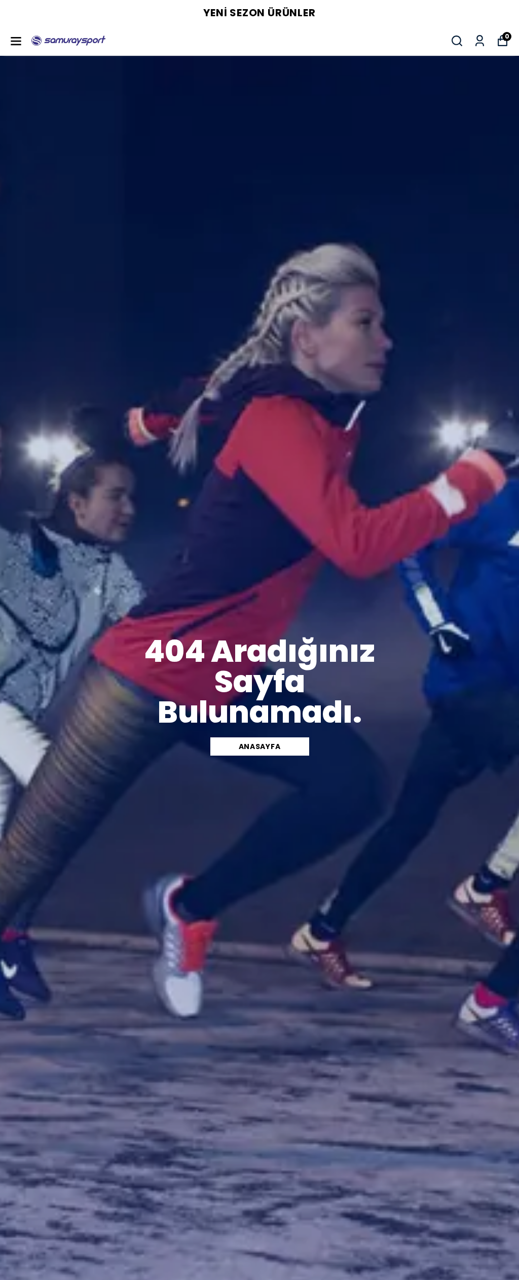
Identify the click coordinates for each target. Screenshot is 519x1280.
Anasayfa (260, 746)
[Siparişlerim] (479, 40)
